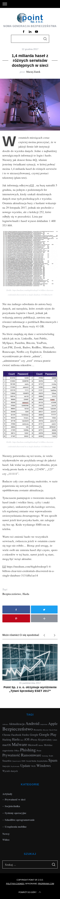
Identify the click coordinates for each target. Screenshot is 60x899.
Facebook (16, 735)
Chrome (6, 734)
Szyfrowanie (15, 766)
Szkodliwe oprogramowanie (20, 820)
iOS (27, 739)
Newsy (6, 834)
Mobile (40, 745)
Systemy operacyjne (15, 813)
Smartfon (7, 760)
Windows (43, 765)
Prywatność (11, 755)
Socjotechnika (42, 761)
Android (32, 723)
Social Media (31, 761)
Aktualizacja (17, 724)
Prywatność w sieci (15, 799)
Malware (19, 744)
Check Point (53, 730)
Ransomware (31, 755)
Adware (5, 724)
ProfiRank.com (46, 884)
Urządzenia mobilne (16, 826)
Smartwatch (16, 761)
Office (16, 750)
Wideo (5, 839)
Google (34, 735)
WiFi (33, 766)
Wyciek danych (10, 770)
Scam (51, 755)
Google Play (47, 734)
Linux (55, 739)
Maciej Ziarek (33, 71)
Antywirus (43, 724)
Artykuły (7, 794)
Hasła (26, 594)
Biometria (38, 729)
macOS (6, 745)
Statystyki (6, 766)
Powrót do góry (27, 892)
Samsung (45, 756)
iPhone (33, 739)
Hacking (6, 739)
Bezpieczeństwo (11, 594)
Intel (22, 740)
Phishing (28, 750)
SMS (23, 761)
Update (25, 765)
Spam (52, 760)
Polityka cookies (15, 884)
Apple (53, 723)
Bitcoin (45, 730)
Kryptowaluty (45, 739)
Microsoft (33, 745)
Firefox (25, 734)
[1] (32, 185)
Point (39, 750)
